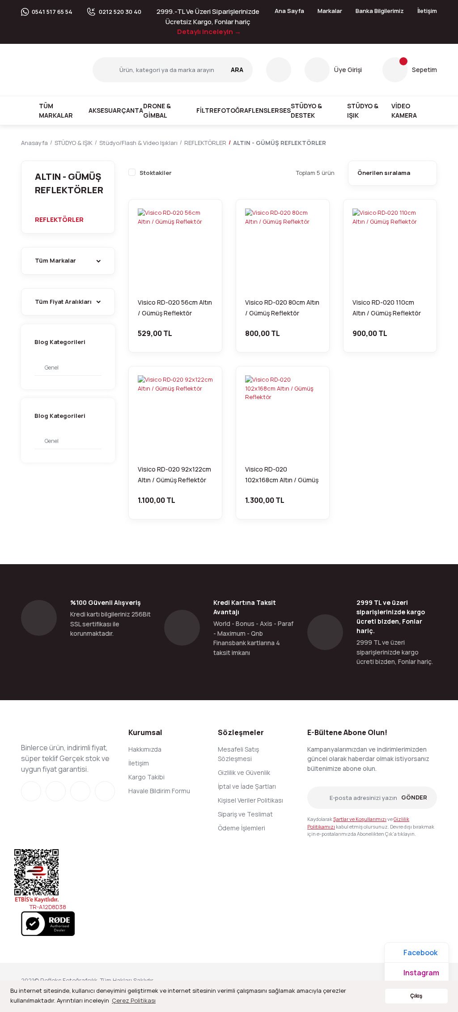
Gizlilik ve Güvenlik (244, 772)
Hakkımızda (144, 749)
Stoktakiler (156, 173)
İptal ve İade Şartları (247, 786)
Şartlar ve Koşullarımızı (359, 819)
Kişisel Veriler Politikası (250, 800)
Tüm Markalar (56, 110)
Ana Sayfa (289, 11)
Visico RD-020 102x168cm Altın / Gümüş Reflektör (281, 475)
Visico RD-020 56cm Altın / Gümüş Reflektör (175, 307)
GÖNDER (414, 797)
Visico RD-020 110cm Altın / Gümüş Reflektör (386, 307)
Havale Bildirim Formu (159, 791)
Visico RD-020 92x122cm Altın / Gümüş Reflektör (174, 474)
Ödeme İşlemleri (241, 828)
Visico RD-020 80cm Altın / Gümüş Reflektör (282, 307)
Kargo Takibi (146, 777)
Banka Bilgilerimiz (380, 11)
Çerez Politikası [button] (134, 1000)
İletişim (427, 11)
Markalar (330, 11)
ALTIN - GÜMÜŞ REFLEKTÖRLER (279, 143)
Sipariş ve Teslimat (245, 814)
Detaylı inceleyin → (209, 31)
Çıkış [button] (416, 995)
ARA (237, 69)
